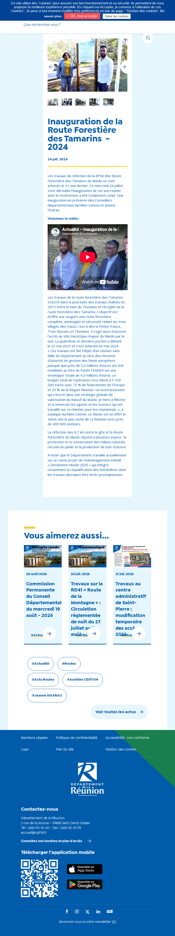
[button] (124, 67)
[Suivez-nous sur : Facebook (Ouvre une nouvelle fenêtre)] (67, 912)
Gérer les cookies (116, 16)
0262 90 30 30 (38, 828)
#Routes (69, 663)
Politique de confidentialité (76, 738)
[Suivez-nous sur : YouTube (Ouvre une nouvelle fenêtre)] (110, 911)
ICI (114, 922)
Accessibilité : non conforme (127, 738)
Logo (25, 749)
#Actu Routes (43, 679)
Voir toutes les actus (115, 712)
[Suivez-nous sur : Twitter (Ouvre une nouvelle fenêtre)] (87, 912)
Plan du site (65, 749)
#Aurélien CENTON (82, 679)
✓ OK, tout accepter (82, 16)
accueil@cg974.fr (33, 832)
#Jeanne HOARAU (47, 695)
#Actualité (39, 635)
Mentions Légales (34, 738)
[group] (108, 102)
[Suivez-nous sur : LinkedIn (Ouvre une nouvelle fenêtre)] (98, 912)
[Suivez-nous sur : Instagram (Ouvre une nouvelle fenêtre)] (77, 912)
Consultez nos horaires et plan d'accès (51, 841)
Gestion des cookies (121, 749)
